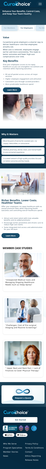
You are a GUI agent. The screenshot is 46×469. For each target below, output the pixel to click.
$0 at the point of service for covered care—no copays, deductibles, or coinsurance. (20, 142)
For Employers (27, 28)
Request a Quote (23, 398)
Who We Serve (10, 443)
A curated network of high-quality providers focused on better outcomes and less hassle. (22, 159)
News (5, 456)
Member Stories (10, 452)
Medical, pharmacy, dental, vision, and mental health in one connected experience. (22, 151)
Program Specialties (12, 448)
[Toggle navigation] (40, 4)
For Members (9, 28)
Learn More (12, 90)
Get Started (20, 420)
